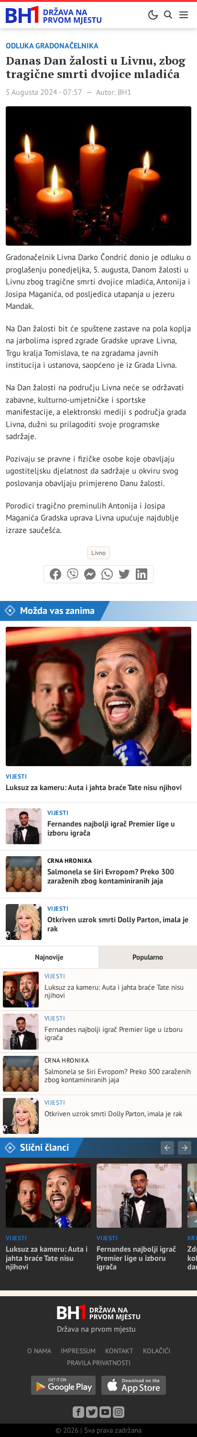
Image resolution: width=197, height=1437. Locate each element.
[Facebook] (78, 1412)
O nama (39, 1350)
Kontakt (119, 1350)
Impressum (78, 1350)
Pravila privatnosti (99, 1362)
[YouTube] (105, 1412)
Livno (98, 553)
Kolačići (156, 1350)
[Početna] (53, 15)
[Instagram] (118, 1412)
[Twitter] (92, 1412)
